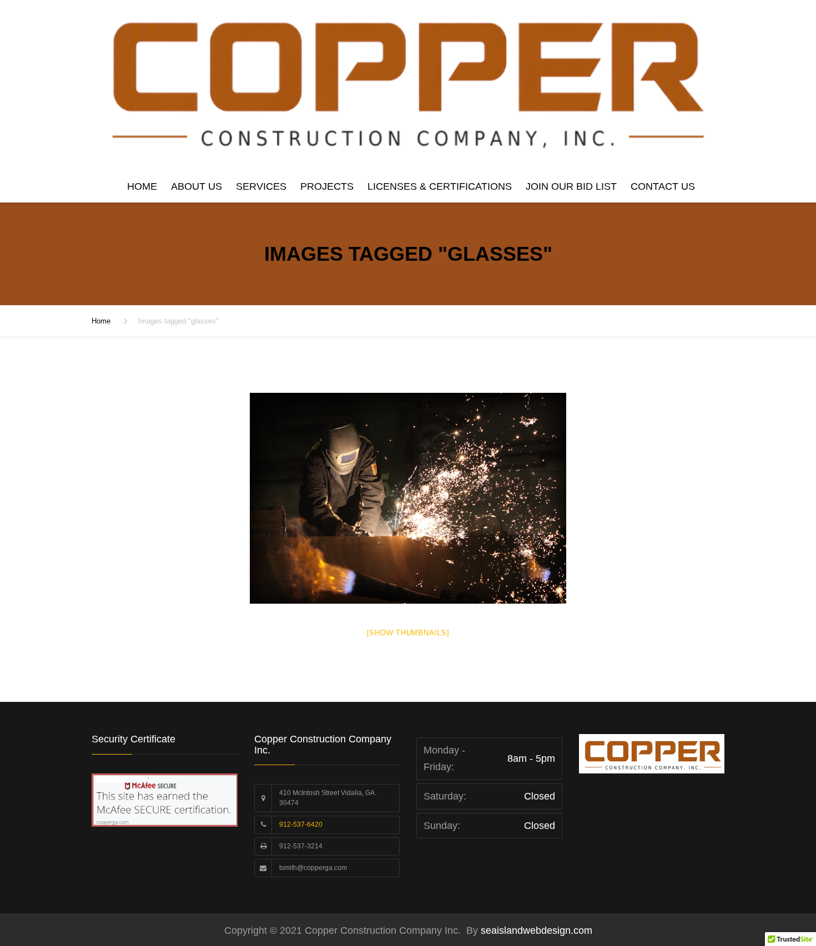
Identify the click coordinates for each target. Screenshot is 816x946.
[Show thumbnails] (408, 633)
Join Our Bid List (571, 186)
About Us (196, 186)
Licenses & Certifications (439, 186)
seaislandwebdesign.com (535, 930)
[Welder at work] (408, 498)
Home (142, 186)
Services (261, 186)
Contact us (663, 186)
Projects (327, 186)
